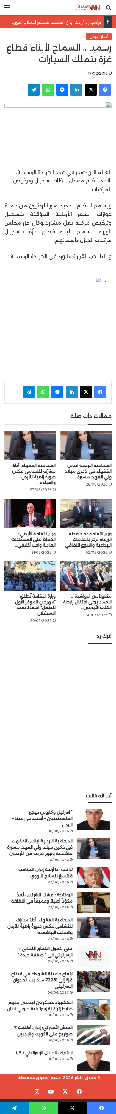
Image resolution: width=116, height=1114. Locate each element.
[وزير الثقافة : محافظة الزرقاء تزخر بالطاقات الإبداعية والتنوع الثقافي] (86, 513)
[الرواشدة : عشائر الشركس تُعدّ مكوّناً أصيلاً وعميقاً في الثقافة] (93, 902)
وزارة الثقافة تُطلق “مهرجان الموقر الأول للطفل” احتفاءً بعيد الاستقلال (35, 604)
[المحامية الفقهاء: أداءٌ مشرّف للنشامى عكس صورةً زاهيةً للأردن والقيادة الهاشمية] (30, 445)
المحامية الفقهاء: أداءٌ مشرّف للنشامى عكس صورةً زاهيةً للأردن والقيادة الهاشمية (40, 926)
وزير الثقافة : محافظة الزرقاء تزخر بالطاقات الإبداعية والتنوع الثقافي (88, 539)
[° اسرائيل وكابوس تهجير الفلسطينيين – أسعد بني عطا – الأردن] (93, 819)
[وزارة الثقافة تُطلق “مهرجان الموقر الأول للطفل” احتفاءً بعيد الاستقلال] (30, 576)
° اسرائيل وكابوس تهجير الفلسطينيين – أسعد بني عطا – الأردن (42, 818)
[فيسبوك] (105, 90)
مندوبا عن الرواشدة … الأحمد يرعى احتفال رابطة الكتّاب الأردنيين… (87, 601)
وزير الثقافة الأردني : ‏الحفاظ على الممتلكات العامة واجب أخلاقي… (33, 539)
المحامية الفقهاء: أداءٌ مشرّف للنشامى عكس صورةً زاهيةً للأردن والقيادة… (34, 474)
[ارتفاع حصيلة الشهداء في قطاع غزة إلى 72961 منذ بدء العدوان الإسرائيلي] (93, 981)
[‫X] (91, 90)
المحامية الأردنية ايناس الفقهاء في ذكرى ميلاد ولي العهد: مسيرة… (88, 471)
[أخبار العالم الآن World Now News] (87, 7)
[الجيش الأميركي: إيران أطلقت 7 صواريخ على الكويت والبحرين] (93, 1035)
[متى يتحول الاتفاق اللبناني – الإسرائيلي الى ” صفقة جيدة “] (93, 956)
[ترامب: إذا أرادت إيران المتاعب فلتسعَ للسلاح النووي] (93, 877)
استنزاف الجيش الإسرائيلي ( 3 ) (44, 1052)
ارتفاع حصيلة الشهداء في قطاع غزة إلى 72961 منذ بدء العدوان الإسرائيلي (42, 980)
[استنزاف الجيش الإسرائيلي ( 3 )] (93, 1060)
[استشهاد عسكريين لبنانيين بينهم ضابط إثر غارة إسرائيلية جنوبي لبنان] (93, 1009)
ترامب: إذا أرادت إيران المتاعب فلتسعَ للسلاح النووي (55, 22)
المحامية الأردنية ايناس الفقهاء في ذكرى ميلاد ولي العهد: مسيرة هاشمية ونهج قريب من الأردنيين (40, 847)
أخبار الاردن (99, 36)
